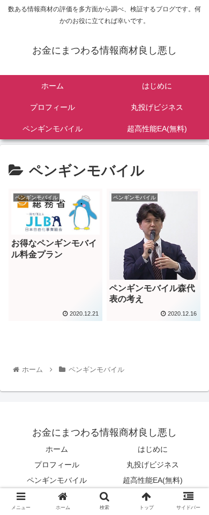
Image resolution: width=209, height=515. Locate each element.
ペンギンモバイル (57, 480)
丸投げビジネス (152, 464)
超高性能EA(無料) (153, 480)
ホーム (57, 449)
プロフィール (56, 464)
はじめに (153, 449)
